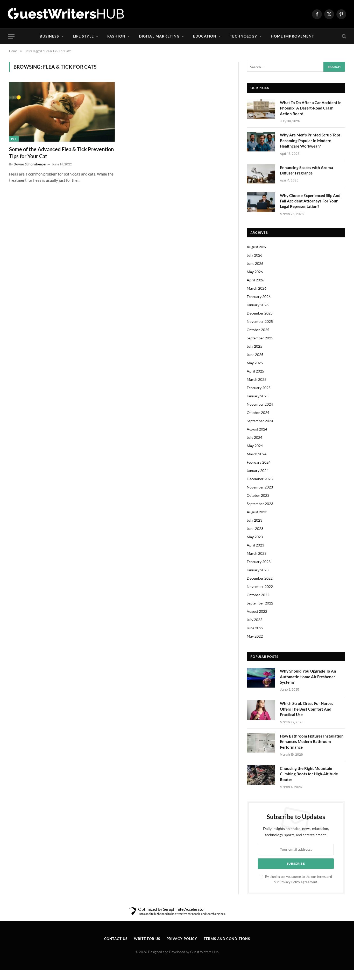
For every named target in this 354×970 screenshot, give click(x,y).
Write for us (147, 939)
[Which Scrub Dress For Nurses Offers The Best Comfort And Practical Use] (261, 710)
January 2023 (257, 570)
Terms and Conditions (227, 939)
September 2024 (260, 421)
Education (204, 36)
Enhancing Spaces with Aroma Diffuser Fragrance (306, 170)
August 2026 (257, 247)
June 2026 (255, 263)
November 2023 (260, 487)
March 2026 (256, 288)
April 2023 (255, 545)
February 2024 (259, 462)
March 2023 (256, 553)
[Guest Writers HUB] (66, 14)
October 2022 (258, 595)
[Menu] (11, 36)
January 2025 (257, 396)
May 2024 (255, 445)
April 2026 (255, 280)
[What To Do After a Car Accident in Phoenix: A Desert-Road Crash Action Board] (261, 109)
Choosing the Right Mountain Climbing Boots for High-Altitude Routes (309, 774)
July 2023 (254, 520)
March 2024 (256, 454)
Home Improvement (292, 36)
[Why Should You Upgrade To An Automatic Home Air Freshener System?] (261, 678)
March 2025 (256, 379)
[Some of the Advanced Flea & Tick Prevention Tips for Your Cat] (62, 111)
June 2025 (255, 354)
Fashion (116, 36)
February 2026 (259, 296)
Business (49, 36)
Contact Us (116, 939)
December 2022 (260, 578)
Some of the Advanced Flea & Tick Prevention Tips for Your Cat (61, 152)
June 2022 (255, 628)
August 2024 (257, 429)
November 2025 (260, 321)
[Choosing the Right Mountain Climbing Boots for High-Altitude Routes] (261, 775)
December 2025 (260, 313)
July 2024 (254, 437)
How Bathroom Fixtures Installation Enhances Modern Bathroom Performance (312, 741)
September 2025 (260, 338)
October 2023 (258, 495)
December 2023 (260, 479)
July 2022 (254, 619)
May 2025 (255, 363)
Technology (243, 36)
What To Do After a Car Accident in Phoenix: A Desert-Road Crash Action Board (311, 108)
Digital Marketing (159, 36)
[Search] (343, 36)
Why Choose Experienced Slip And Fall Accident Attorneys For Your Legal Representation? (310, 201)
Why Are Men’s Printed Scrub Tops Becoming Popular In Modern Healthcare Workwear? (310, 140)
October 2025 (258, 329)
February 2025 (259, 387)
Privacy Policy (289, 882)
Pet (14, 139)
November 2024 (260, 404)
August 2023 (257, 512)
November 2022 (260, 586)
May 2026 (255, 271)
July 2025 (254, 346)
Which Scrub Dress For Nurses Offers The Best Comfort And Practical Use (306, 709)
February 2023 (259, 561)
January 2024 (257, 470)
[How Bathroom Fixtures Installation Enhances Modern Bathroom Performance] (261, 743)
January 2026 (257, 305)
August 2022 (257, 611)
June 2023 (255, 528)
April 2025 (255, 371)
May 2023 (255, 537)
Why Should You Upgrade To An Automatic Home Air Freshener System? (308, 676)
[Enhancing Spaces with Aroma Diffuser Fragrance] (261, 174)
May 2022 (255, 636)
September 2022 (260, 603)
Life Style (83, 36)
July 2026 (254, 255)
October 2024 (258, 412)
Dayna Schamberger (30, 164)
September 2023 (260, 503)
